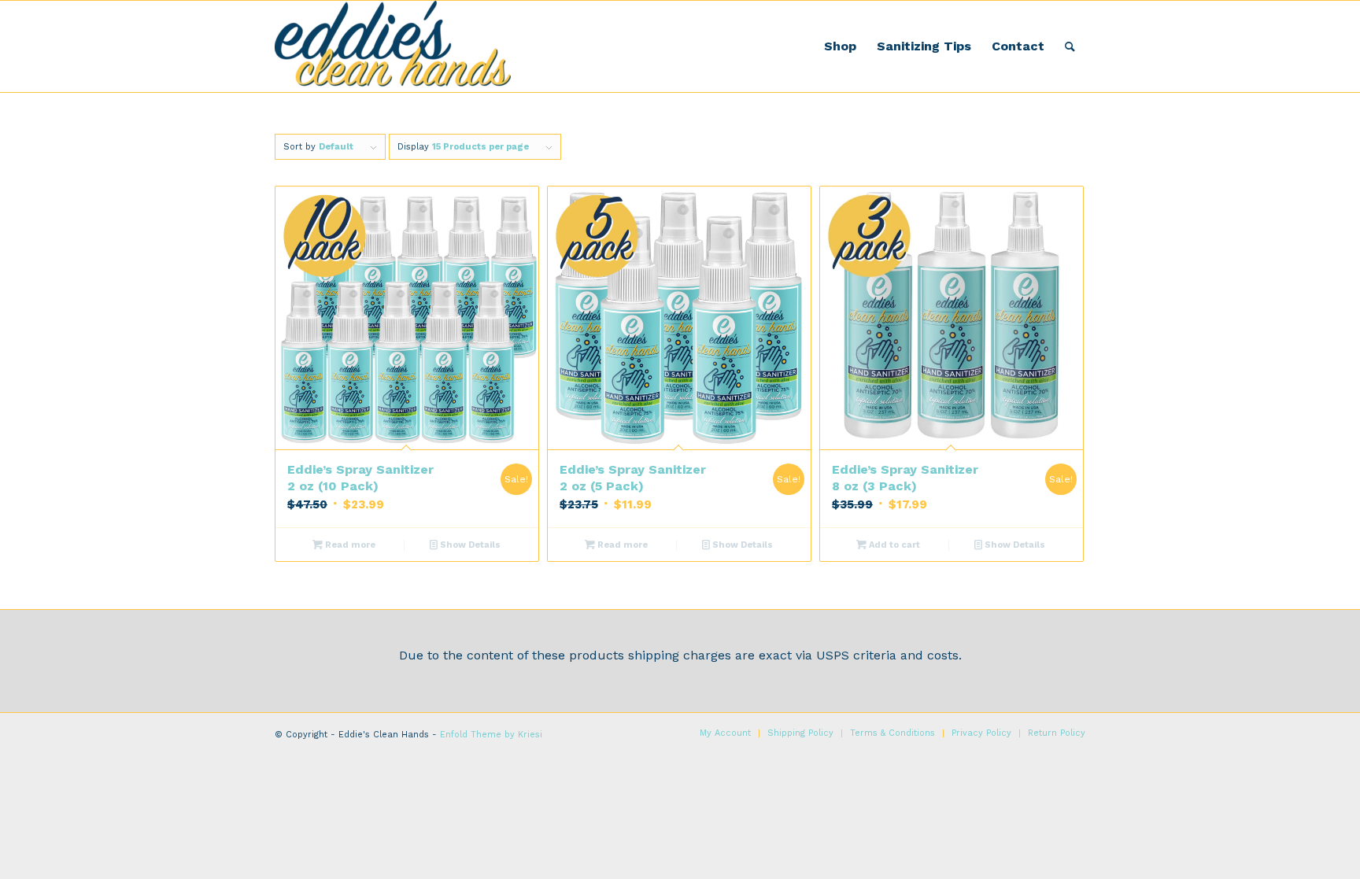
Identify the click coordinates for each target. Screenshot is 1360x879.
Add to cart (893, 545)
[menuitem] (840, 46)
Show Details (469, 545)
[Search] (1070, 46)
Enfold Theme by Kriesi (491, 734)
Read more (349, 545)
